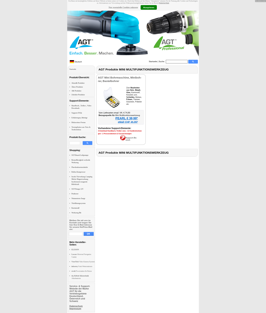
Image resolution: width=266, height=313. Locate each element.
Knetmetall (75, 208)
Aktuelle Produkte (78, 83)
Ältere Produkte (77, 87)
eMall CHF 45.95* (128, 122)
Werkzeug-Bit (76, 213)
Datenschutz (164, 3)
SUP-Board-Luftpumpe (79, 155)
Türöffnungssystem (78, 203)
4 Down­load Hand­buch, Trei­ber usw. (112, 131)
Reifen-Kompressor (78, 172)
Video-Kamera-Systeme (83, 262)
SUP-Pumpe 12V (77, 189)
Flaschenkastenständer (79, 167)
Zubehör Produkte (78, 95)
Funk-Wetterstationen (81, 266)
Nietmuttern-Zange (78, 198)
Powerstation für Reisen (81, 271)
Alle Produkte (76, 91)
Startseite (153, 61)
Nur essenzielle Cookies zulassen (123, 7)
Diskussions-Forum (78, 122)
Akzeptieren (148, 7)
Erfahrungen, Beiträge (79, 118)
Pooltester (74, 194)
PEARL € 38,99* (126, 118)
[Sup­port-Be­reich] (123, 140)
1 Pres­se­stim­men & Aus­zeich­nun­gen (116, 134)
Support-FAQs (76, 113)
